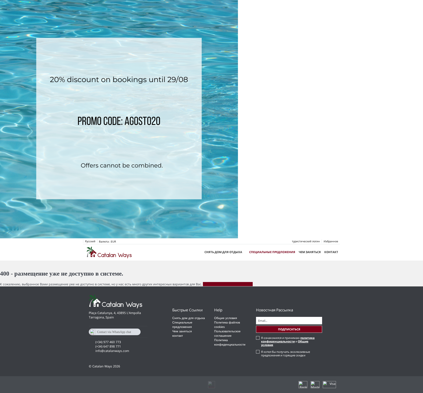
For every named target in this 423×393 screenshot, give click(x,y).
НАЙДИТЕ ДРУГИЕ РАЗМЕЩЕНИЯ (228, 284)
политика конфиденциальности (288, 339)
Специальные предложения (272, 252)
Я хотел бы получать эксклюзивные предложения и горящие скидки (285, 353)
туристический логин (306, 241)
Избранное (331, 241)
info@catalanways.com (112, 351)
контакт (331, 252)
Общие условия (225, 318)
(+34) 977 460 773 (108, 342)
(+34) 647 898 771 (108, 346)
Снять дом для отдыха (223, 252)
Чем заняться (310, 252)
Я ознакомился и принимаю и (288, 341)
